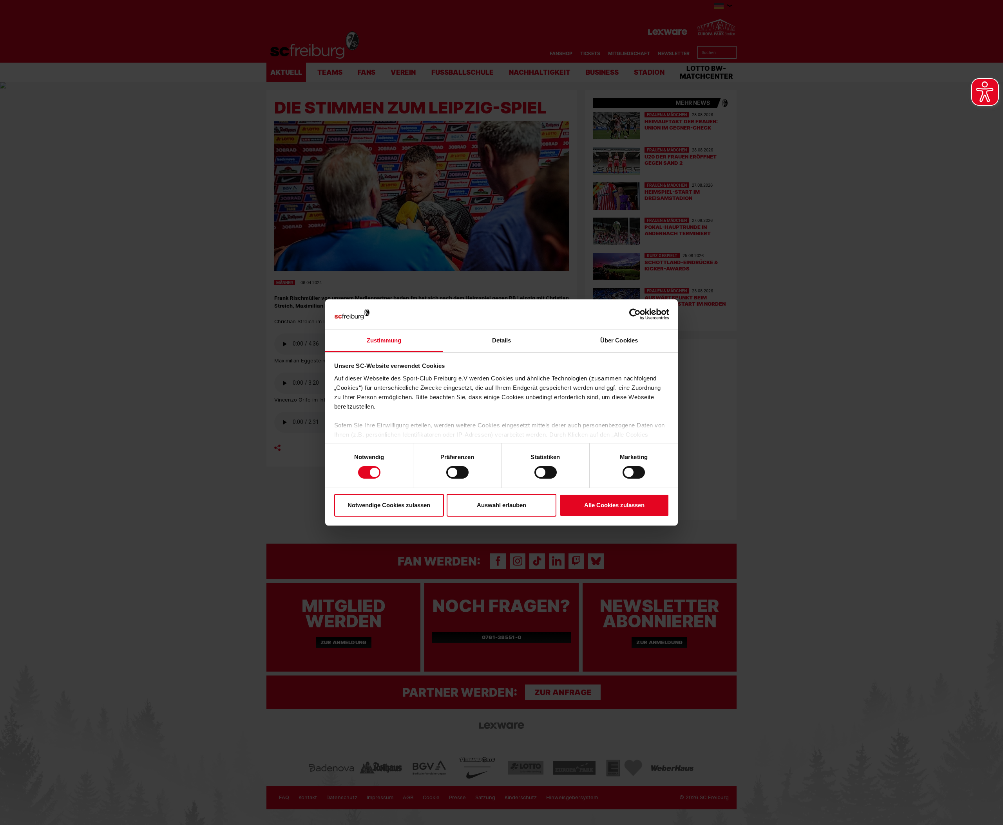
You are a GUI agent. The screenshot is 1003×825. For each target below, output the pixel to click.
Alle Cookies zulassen (614, 505)
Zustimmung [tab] (384, 340)
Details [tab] (501, 340)
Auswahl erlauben (501, 505)
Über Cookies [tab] (619, 340)
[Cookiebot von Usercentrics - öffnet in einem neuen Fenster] (635, 314)
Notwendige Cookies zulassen (389, 505)
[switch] (457, 472)
